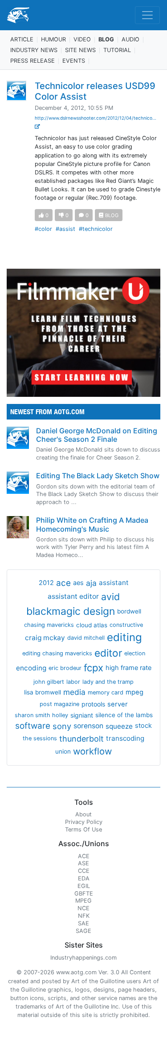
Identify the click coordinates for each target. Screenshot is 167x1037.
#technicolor (96, 229)
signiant (81, 715)
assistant (114, 582)
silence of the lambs (124, 714)
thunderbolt (81, 738)
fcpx (93, 668)
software (32, 726)
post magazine (59, 704)
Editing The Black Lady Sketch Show (97, 475)
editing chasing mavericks (57, 653)
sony (62, 726)
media (74, 692)
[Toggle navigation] (147, 15)
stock (143, 726)
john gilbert (48, 681)
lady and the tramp (108, 681)
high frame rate (128, 668)
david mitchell (86, 637)
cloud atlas (91, 625)
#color (43, 229)
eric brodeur (65, 668)
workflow (92, 751)
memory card (105, 692)
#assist (65, 229)
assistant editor (73, 596)
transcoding (125, 738)
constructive (126, 624)
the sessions (40, 738)
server (117, 704)
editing (124, 637)
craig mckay (45, 637)
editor (108, 653)
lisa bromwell (42, 692)
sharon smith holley (41, 715)
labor (73, 681)
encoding (31, 668)
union (63, 751)
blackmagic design (70, 611)
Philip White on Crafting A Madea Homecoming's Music (92, 524)
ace (63, 583)
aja (91, 583)
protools (93, 704)
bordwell (129, 611)
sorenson (88, 726)
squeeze (119, 726)
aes (78, 583)
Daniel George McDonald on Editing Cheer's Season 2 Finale (96, 435)
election (134, 653)
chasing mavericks (49, 624)
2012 (46, 583)
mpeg (134, 692)
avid (110, 596)
